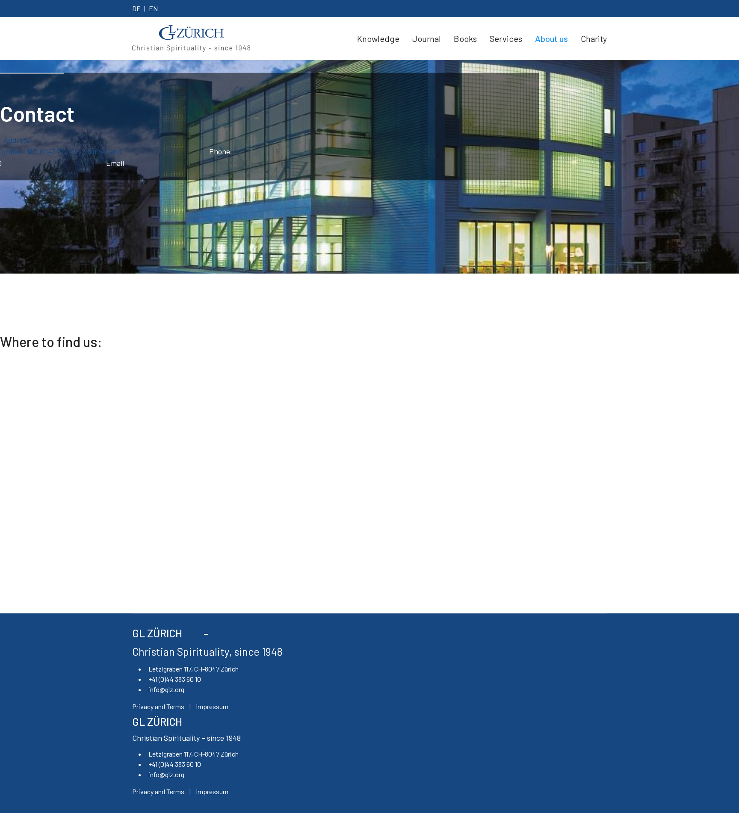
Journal (426, 38)
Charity (594, 38)
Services (506, 38)
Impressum (212, 706)
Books (465, 38)
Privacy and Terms (158, 706)
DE (136, 8)
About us (551, 38)
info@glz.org (166, 689)
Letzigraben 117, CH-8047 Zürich (193, 669)
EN (153, 8)
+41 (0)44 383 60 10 (174, 679)
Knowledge (378, 38)
